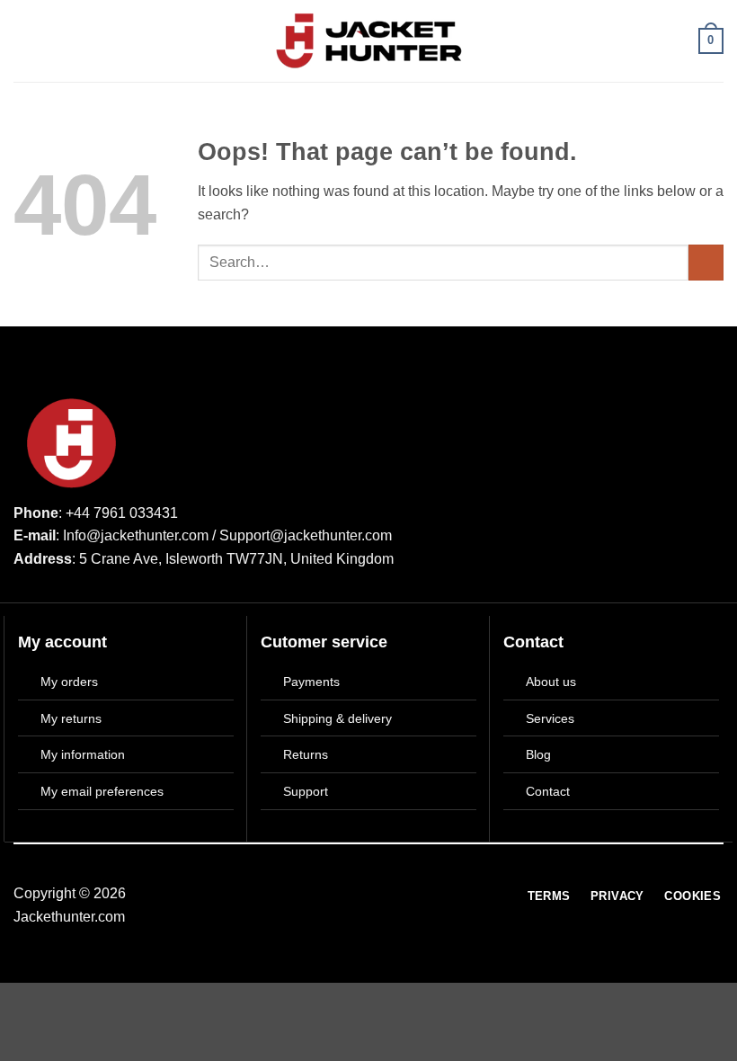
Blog (538, 754)
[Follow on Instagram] (382, 895)
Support (305, 791)
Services (550, 718)
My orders (69, 681)
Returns (305, 754)
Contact (548, 791)
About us (551, 681)
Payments (311, 681)
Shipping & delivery (337, 718)
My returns (71, 718)
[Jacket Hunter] (369, 41)
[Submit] (706, 262)
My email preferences (102, 791)
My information (82, 754)
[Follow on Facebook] (356, 895)
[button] (24, 41)
